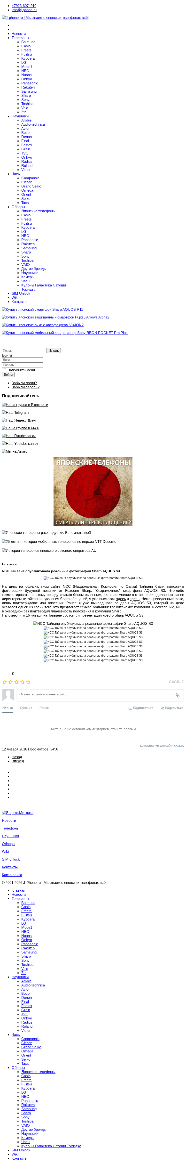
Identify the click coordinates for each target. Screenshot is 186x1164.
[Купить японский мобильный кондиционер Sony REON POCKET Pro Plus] (93, 333)
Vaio (24, 108)
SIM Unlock (21, 293)
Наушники (20, 116)
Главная (18, 890)
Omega (27, 190)
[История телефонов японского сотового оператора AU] (93, 550)
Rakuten (28, 87)
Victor (26, 170)
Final (25, 141)
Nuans (26, 75)
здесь (121, 599)
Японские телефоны (38, 211)
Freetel (26, 50)
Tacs (25, 203)
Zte (23, 112)
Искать (54, 350)
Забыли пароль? (25, 387)
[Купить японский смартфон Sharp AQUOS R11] (93, 309)
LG (23, 62)
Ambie (26, 120)
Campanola (30, 178)
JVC (24, 153)
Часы (16, 174)
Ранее (44, 707)
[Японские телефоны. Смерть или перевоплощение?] (93, 491)
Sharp (26, 95)
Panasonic (29, 83)
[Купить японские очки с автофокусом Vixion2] (93, 325)
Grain (25, 149)
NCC (67, 586)
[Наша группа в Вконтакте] (93, 405)
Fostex (26, 145)
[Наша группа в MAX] (93, 428)
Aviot (25, 128)
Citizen (26, 182)
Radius (26, 161)
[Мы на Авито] (93, 451)
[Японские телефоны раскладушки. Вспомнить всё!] (93, 532)
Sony (25, 100)
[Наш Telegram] (93, 412)
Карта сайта (12, 875)
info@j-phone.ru (24, 10)
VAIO (25, 264)
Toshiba (27, 104)
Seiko (25, 198)
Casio (26, 46)
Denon (26, 137)
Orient (26, 194)
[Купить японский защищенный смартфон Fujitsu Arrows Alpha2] (93, 317)
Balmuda (28, 42)
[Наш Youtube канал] (93, 443)
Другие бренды (33, 269)
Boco (25, 132)
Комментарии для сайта (162, 745)
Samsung (29, 91)
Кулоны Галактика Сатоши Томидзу (51, 1146)
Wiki (15, 297)
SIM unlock (11, 859)
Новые (7, 707)
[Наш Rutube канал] (93, 436)
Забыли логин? (24, 383)
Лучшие (26, 707)
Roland (26, 165)
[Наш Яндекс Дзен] (93, 420)
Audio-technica (33, 124)
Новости (19, 34)
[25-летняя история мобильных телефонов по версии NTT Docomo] (93, 541)
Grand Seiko (31, 186)
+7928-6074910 (24, 6)
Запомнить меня (21, 370)
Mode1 (26, 67)
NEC (25, 71)
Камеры (27, 277)
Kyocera (28, 58)
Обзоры (18, 207)
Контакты (19, 302)
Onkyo (26, 79)
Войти (8, 374)
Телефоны (20, 38)
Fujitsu (26, 54)
